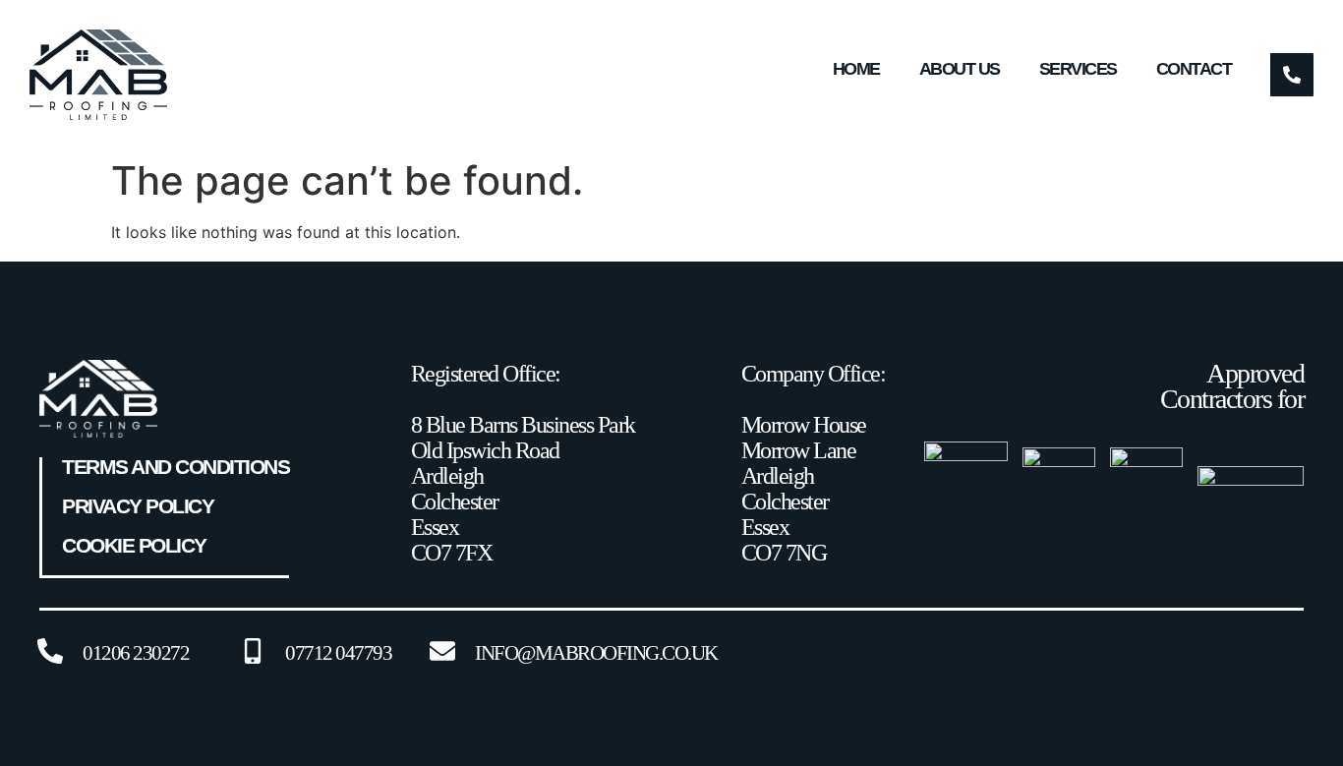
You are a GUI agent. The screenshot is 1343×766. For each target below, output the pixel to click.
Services (1078, 69)
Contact (1194, 69)
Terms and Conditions (175, 467)
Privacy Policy (137, 506)
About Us (959, 69)
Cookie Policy (134, 546)
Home (856, 69)
